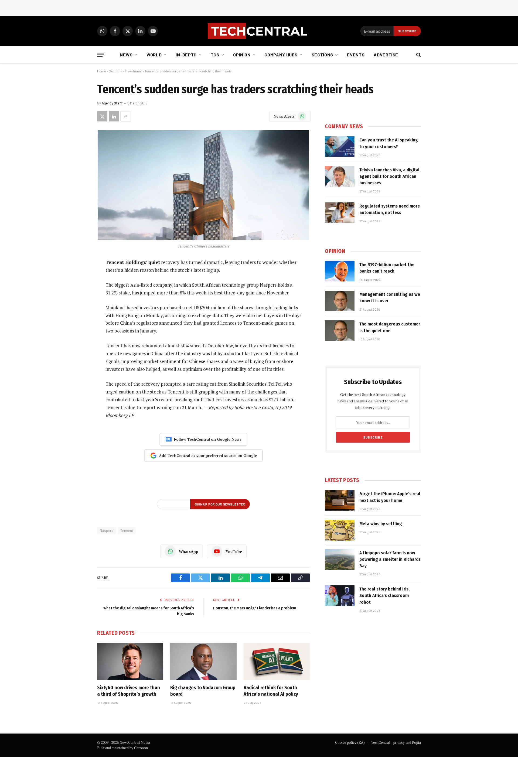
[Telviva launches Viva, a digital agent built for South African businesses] (340, 176)
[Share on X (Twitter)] (102, 116)
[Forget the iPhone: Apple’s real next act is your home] (340, 500)
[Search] (418, 55)
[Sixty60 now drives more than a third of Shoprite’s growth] (130, 661)
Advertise (386, 54)
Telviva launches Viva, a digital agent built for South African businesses (389, 176)
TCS (215, 54)
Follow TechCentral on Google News (207, 439)
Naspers (107, 530)
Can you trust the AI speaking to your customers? (388, 143)
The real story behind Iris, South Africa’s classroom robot (384, 595)
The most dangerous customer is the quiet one (389, 327)
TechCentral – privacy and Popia (396, 742)
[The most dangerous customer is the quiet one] (340, 330)
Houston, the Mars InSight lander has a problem (254, 608)
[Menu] (100, 55)
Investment (133, 71)
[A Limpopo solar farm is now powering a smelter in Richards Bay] (340, 559)
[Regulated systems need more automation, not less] (340, 212)
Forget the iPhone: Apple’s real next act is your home (389, 497)
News (126, 54)
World (154, 54)
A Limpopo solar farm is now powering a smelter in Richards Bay (390, 559)
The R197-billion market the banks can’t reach (386, 268)
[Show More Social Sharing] (125, 116)
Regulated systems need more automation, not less (389, 209)
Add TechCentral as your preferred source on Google (208, 455)
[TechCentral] (259, 31)
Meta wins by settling (380, 524)
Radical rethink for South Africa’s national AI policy (271, 691)
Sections (322, 54)
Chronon (141, 747)
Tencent (126, 530)
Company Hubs (281, 54)
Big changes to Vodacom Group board (203, 691)
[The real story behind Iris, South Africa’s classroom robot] (340, 595)
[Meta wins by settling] (340, 530)
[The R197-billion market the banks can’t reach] (340, 271)
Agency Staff (112, 103)
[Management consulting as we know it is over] (340, 301)
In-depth (186, 54)
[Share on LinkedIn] (114, 116)
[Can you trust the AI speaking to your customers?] (340, 146)
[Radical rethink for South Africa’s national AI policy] (277, 661)
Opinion (241, 54)
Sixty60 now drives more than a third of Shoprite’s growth (128, 691)
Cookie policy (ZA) (350, 742)
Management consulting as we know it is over (389, 297)
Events (355, 54)
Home (101, 71)
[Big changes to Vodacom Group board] (203, 661)
